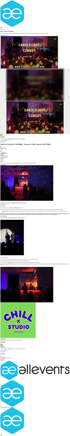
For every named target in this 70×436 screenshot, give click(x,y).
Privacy (7, 407)
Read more (2, 339)
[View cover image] (29, 52)
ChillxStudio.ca (2, 137)
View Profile (2, 351)
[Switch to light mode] (1, 27)
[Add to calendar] (1, 150)
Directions (1, 359)
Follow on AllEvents (3, 35)
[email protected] (10, 262)
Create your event (3, 407)
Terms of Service (11, 407)
